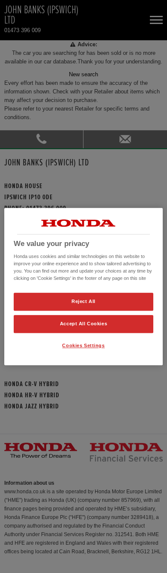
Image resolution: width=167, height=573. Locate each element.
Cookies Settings (83, 345)
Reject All (83, 301)
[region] (83, 287)
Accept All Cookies (83, 323)
